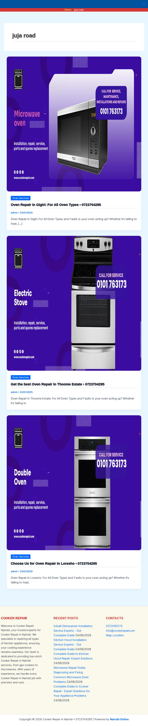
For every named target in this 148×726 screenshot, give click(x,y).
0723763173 (114, 626)
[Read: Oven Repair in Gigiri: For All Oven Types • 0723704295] (74, 124)
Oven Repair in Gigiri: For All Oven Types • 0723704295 (56, 205)
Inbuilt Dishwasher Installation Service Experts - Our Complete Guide (73, 630)
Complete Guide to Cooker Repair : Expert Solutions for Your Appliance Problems (72, 691)
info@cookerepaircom (120, 630)
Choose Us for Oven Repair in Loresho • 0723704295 (54, 563)
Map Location (115, 635)
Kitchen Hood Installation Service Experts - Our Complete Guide (70, 644)
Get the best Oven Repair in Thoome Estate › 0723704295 (57, 384)
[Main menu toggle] (144, 4)
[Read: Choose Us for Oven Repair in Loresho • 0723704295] (74, 482)
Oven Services (20, 198)
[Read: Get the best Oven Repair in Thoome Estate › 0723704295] (74, 303)
